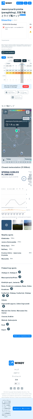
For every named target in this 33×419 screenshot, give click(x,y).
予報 (3, 57)
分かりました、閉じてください (22, 408)
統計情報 (10, 57)
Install (26, 86)
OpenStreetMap (21, 156)
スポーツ (16, 373)
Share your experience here (22, 336)
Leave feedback (9, 52)
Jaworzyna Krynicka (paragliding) (16, 121)
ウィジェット (16, 376)
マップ (16, 369)
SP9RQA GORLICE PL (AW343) (10, 173)
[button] (27, 178)
